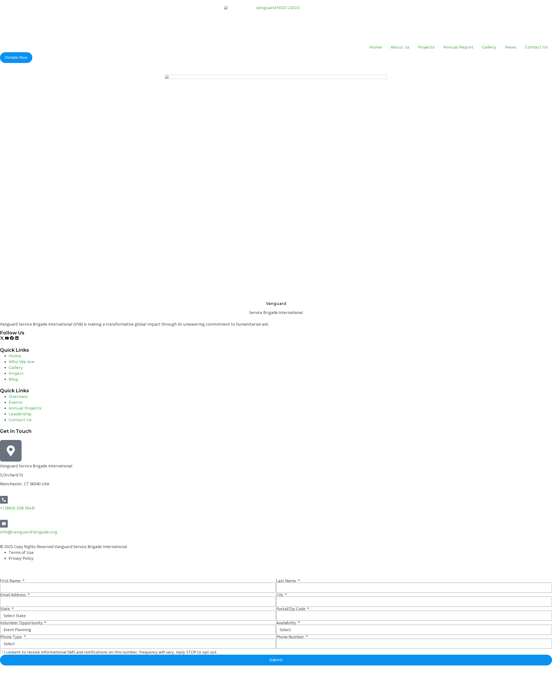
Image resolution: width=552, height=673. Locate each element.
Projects (426, 47)
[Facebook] (12, 338)
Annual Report (458, 47)
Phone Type (11, 637)
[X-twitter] (2, 338)
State (5, 609)
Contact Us (536, 47)
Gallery (489, 47)
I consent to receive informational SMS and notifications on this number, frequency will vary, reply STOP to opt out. (110, 652)
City (280, 595)
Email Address (13, 595)
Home (375, 47)
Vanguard (276, 303)
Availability (286, 623)
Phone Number (290, 637)
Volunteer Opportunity (22, 623)
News (510, 47)
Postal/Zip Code (291, 609)
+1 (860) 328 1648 (17, 508)
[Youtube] (7, 338)
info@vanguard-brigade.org (28, 532)
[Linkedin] (17, 338)
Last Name (286, 581)
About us (399, 47)
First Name (11, 581)
